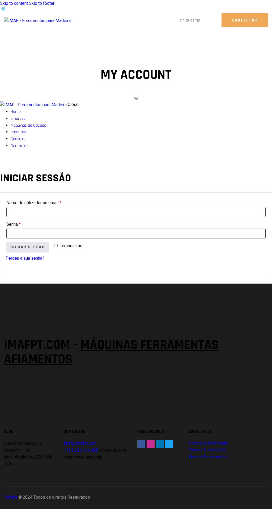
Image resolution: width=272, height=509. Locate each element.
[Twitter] (169, 444)
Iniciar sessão (28, 247)
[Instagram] (151, 444)
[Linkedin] (160, 444)
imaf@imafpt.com (80, 443)
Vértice (10, 497)
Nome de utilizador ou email (44, 202)
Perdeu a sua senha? (25, 258)
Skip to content (14, 3)
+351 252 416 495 (81, 450)
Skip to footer (41, 3)
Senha (23, 223)
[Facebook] (141, 444)
